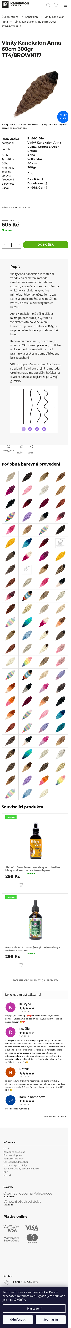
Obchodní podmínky (15, 1165)
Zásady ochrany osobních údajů (21, 1168)
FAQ (5, 1172)
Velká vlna (35, 159)
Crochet (44, 146)
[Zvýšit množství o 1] (4, 244)
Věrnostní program (13, 1158)
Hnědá (32, 187)
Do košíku (46, 244)
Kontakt (7, 1175)
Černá (42, 187)
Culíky (31, 146)
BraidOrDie (35, 138)
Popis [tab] (15, 267)
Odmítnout (18, 1319)
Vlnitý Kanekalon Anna (44, 142)
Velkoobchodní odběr (15, 1161)
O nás (6, 1148)
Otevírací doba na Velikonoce (27, 1193)
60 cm (32, 163)
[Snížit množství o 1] (19, 244)
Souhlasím (50, 1319)
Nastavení (34, 1308)
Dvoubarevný (37, 183)
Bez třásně (35, 179)
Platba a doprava (12, 1155)
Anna (31, 155)
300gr (31, 167)
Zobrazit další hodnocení (56, 1116)
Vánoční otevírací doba (22, 1201)
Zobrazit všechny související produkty (35, 980)
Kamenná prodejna (14, 1151)
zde (25, 127)
